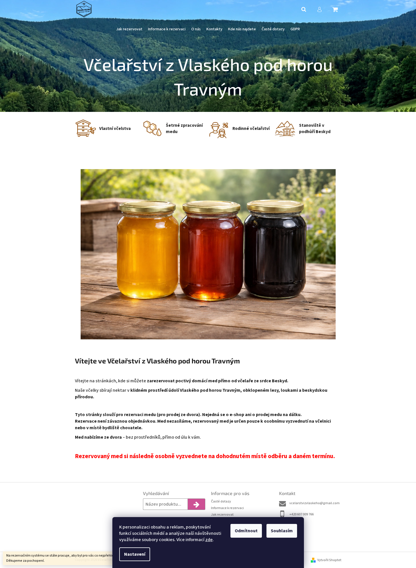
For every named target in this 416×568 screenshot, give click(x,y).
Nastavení (134, 554)
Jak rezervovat (222, 514)
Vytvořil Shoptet (329, 560)
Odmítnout (246, 531)
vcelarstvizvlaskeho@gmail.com (314, 503)
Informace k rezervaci (227, 508)
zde (209, 540)
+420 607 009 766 (301, 514)
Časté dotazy (221, 501)
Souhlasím (282, 531)
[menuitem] (129, 29)
